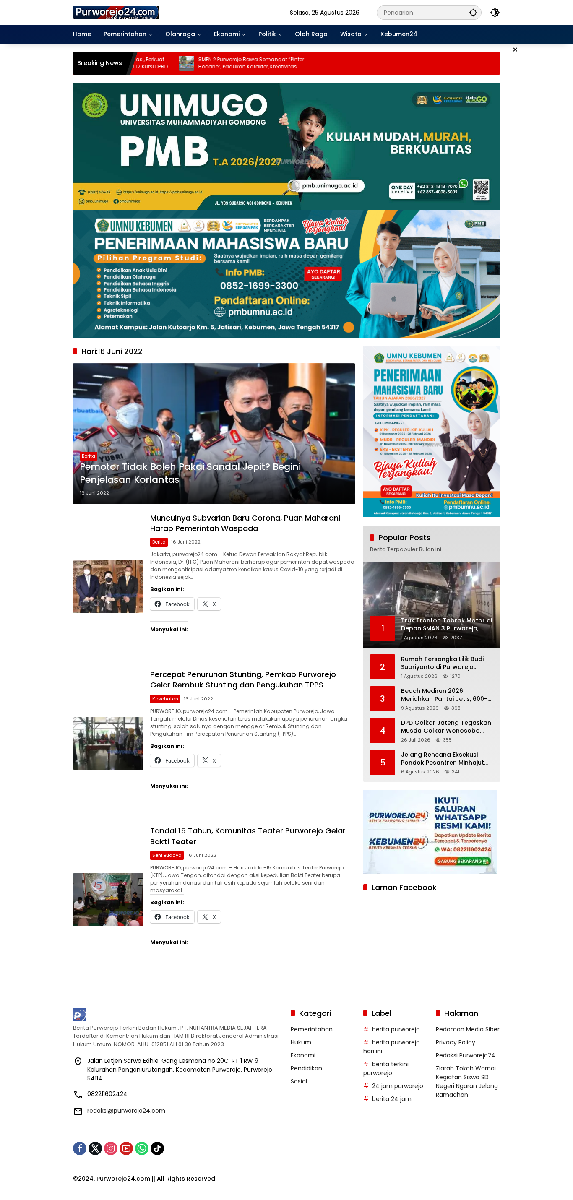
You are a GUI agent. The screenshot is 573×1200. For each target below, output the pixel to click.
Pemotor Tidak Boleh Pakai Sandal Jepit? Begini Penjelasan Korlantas (190, 473)
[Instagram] (110, 1148)
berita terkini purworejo (386, 1068)
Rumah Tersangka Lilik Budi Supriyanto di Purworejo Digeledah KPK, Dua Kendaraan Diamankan (442, 663)
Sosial (299, 1081)
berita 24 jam (392, 1099)
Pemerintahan (312, 1029)
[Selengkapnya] (177, 1014)
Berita (88, 456)
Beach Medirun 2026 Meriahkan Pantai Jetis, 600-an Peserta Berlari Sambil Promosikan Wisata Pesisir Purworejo (444, 695)
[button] (473, 12)
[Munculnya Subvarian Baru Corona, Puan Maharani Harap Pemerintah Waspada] (108, 586)
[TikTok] (157, 1148)
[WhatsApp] (141, 1148)
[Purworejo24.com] (116, 12)
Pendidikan (306, 1068)
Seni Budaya (167, 855)
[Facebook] (79, 1148)
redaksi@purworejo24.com (126, 1110)
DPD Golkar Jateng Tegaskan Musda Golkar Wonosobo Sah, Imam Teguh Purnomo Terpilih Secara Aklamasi (446, 726)
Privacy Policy (455, 1042)
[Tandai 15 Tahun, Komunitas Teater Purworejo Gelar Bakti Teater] (108, 899)
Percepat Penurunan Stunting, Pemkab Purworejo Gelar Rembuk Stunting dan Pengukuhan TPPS (243, 679)
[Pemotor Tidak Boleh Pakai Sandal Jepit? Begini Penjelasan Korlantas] (214, 433)
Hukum (301, 1042)
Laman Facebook (404, 887)
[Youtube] (126, 1148)
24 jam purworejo (397, 1086)
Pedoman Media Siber (468, 1029)
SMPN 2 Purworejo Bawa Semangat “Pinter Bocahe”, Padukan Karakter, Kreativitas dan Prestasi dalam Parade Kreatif (164, 63)
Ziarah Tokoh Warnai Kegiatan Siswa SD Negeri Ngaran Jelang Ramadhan (467, 1081)
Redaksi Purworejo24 (465, 1055)
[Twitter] (95, 1148)
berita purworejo (396, 1029)
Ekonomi (303, 1055)
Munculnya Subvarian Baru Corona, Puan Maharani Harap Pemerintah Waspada (245, 523)
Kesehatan (165, 698)
